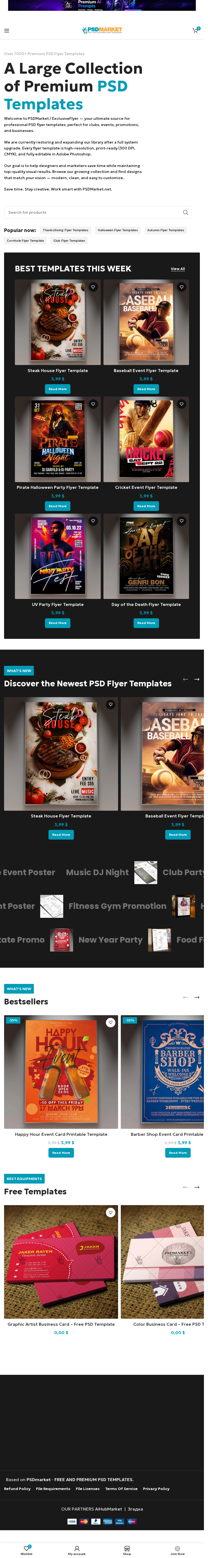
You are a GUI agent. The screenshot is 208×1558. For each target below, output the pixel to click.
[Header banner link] (102, 5)
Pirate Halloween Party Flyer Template (58, 487)
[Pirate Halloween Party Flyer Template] (58, 439)
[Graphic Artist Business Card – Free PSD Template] (61, 1262)
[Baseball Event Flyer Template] (146, 322)
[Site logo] (102, 29)
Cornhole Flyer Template (25, 241)
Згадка (135, 1508)
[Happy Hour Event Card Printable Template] (61, 1072)
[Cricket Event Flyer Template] (146, 439)
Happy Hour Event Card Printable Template (61, 1134)
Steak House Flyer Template (58, 370)
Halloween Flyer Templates (118, 230)
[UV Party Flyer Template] (58, 556)
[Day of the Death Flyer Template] (146, 556)
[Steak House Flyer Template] (58, 322)
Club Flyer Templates (69, 241)
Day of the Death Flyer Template (146, 604)
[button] (185, 679)
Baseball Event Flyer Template (146, 370)
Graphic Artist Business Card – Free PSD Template (61, 1324)
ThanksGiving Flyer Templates (65, 230)
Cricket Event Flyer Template (146, 487)
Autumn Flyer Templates (165, 230)
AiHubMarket (108, 1508)
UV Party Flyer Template (58, 604)
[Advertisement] (103, 1423)
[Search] (185, 212)
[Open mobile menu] (6, 30)
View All (178, 269)
